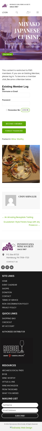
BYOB (4, 374)
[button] (5, 12)
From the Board (9, 389)
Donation (7, 292)
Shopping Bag (9, 318)
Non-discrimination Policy (15, 304)
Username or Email (10, 91)
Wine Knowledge (10, 385)
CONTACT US (12, 262)
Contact (6, 296)
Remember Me (14, 110)
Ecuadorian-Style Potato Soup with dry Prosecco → (22, 223)
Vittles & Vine (8, 382)
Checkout (7, 322)
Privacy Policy (9, 307)
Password (6, 100)
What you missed (10, 393)
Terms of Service (10, 300)
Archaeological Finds (13, 370)
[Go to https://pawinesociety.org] (16, 5)
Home (4, 281)
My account (8, 326)
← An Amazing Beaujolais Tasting (17, 217)
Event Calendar (9, 285)
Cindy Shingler (31, 44)
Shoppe (5, 288)
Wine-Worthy (17, 139)
